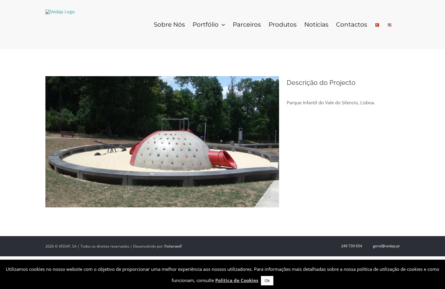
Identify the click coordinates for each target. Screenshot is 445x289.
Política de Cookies (236, 280)
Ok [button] (267, 280)
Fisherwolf (173, 246)
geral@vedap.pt (386, 245)
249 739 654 (351, 245)
